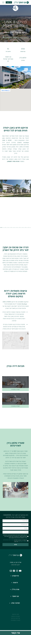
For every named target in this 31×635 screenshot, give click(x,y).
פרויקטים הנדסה (7, 38)
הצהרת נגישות (15, 616)
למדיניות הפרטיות (8, 540)
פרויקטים (16, 38)
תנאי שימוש (15, 614)
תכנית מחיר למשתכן (13, 161)
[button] (2, 227)
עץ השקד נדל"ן (24, 38)
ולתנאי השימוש (22, 541)
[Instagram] (17, 571)
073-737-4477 (15, 565)
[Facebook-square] (13, 571)
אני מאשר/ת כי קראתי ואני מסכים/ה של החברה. (15, 540)
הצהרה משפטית (15, 620)
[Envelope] (10, 571)
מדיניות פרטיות (15, 618)
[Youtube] (20, 571)
